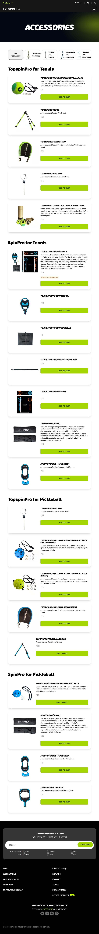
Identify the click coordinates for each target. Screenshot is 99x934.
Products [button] (6, 3)
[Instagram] (57, 913)
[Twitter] (42, 913)
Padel (74, 851)
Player (27, 854)
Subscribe (85, 845)
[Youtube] (52, 913)
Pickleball (52, 851)
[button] (88, 2)
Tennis (27, 851)
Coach (51, 854)
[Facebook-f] (47, 913)
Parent (75, 854)
